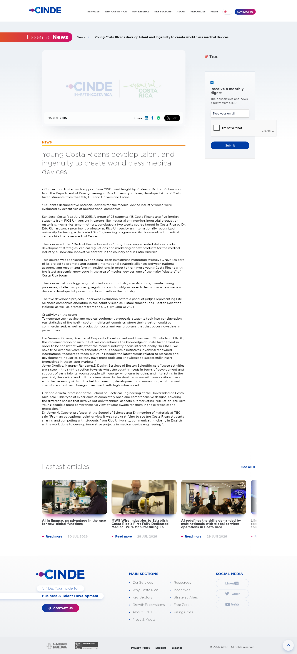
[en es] (227, 12)
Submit (230, 145)
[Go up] (288, 645)
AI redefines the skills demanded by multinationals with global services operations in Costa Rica (211, 524)
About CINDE (143, 612)
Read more (54, 536)
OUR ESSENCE (140, 11)
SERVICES (93, 11)
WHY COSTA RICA (116, 11)
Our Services (142, 582)
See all (246, 467)
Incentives (182, 590)
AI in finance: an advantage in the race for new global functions (74, 522)
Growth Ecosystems (148, 605)
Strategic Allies (186, 597)
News (81, 37)
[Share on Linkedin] (146, 118)
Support (160, 647)
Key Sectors (142, 597)
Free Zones (183, 605)
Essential (47, 37)
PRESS (214, 11)
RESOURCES (197, 11)
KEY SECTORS (163, 11)
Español (177, 647)
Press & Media (143, 619)
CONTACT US (245, 11)
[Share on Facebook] (152, 118)
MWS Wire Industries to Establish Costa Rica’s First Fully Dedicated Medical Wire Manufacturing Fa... (140, 524)
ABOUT (181, 11)
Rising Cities (183, 612)
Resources (182, 582)
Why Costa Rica (145, 590)
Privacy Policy (140, 647)
